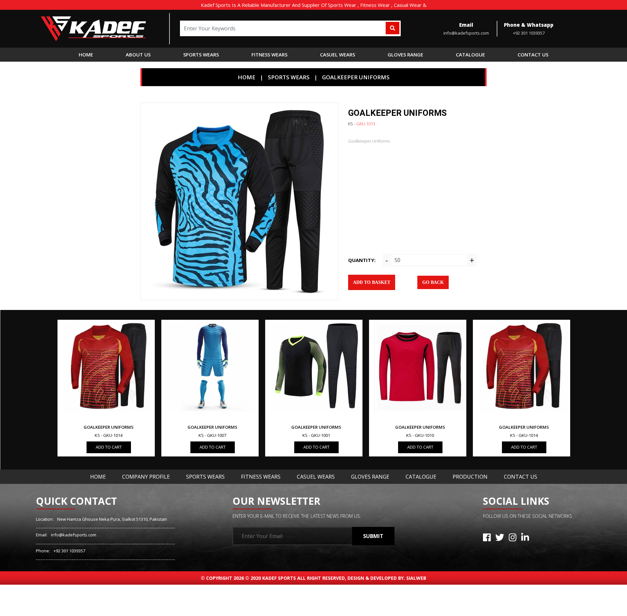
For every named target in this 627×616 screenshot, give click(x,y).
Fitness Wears (261, 476)
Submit (373, 536)
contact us (533, 54)
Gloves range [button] (405, 54)
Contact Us (520, 476)
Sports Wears (205, 476)
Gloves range (370, 476)
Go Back (433, 282)
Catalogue (421, 476)
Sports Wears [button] (201, 54)
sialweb (415, 578)
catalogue (470, 54)
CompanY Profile (146, 476)
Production (470, 476)
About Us (138, 54)
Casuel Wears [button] (337, 54)
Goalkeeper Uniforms (356, 77)
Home (86, 54)
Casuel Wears (316, 476)
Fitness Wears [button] (269, 54)
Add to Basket (371, 282)
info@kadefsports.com (73, 535)
